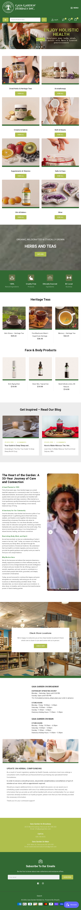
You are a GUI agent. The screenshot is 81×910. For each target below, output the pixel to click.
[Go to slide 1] (58, 588)
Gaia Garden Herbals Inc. (36, 900)
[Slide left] (3, 335)
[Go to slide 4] (63, 588)
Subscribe (67, 877)
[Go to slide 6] (67, 588)
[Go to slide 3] (62, 588)
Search (39, 896)
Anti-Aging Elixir (14, 384)
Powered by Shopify (52, 900)
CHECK (40, 39)
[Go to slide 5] (65, 588)
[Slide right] (78, 335)
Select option (14, 341)
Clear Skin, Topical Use (40, 384)
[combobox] (25, 20)
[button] (75, 8)
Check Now (40, 646)
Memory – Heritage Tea (66, 333)
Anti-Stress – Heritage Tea (14, 333)
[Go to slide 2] (60, 589)
